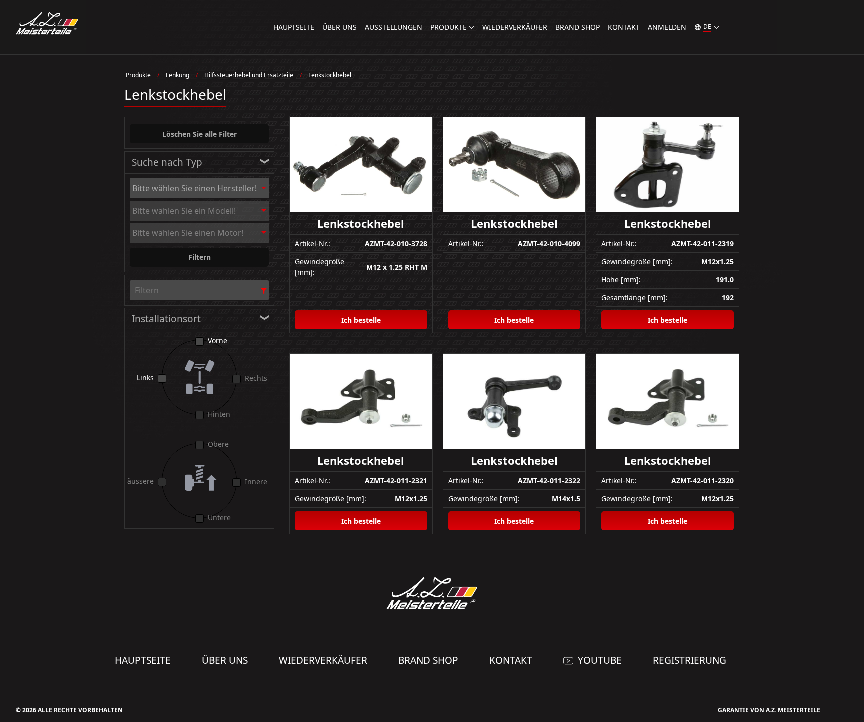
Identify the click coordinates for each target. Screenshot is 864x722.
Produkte (138, 75)
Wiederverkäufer (515, 27)
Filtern (199, 257)
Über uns (339, 27)
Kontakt (624, 27)
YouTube (600, 660)
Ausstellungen (393, 27)
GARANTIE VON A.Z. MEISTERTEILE (769, 710)
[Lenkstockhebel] (361, 165)
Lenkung (178, 75)
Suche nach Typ (167, 162)
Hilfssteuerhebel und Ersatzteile (249, 75)
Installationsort (166, 318)
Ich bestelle (361, 320)
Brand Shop (578, 27)
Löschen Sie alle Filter (199, 134)
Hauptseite (294, 27)
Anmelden (667, 27)
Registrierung (689, 660)
